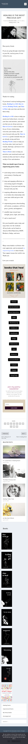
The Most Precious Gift (9, 479)
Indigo (14, 338)
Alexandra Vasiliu (13, 20)
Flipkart (14, 370)
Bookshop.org (14, 323)
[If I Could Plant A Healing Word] (14, 452)
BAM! (14, 317)
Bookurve (14, 354)
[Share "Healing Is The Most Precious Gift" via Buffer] (23, 423)
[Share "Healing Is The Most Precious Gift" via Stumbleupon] (11, 426)
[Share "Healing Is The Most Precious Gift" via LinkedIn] (20, 423)
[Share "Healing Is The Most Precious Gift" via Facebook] (5, 423)
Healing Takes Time (8, 499)
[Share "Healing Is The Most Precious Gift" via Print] (17, 426)
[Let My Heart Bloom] (14, 509)
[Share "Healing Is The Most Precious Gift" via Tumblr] (14, 423)
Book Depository (14, 312)
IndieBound (14, 328)
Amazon (14, 301)
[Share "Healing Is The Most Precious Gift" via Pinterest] (17, 423)
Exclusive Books (14, 359)
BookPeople (14, 333)
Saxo (14, 349)
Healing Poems (12, 22)
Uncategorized (7, 716)
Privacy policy (16, 741)
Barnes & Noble (14, 307)
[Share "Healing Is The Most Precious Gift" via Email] (14, 426)
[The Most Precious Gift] (14, 471)
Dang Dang (14, 375)
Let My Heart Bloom (8, 518)
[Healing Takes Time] (14, 490)
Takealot (14, 365)
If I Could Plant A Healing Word (11, 460)
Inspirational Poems (8, 709)
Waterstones (14, 344)
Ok (8, 741)
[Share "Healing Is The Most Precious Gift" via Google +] (11, 423)
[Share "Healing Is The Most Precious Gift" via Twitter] (8, 423)
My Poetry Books (7, 712)
